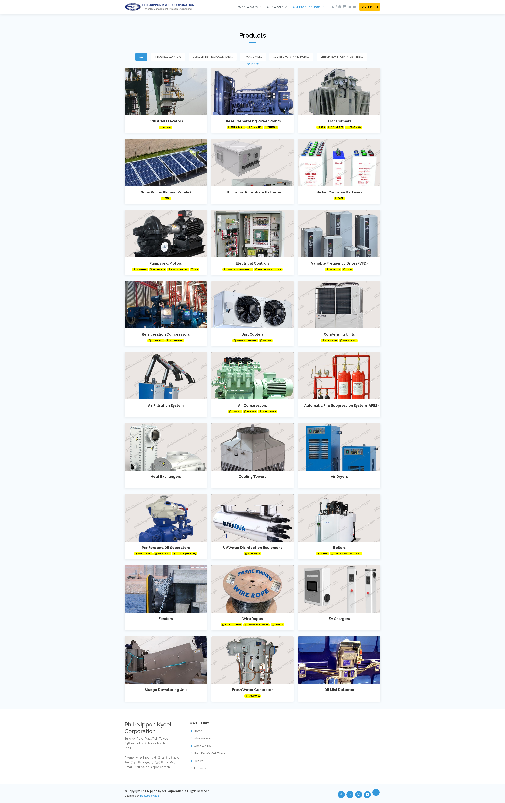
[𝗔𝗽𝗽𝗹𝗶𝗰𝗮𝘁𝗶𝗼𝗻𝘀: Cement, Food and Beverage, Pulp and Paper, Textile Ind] (335, 446)
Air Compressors (252, 405)
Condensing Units (339, 334)
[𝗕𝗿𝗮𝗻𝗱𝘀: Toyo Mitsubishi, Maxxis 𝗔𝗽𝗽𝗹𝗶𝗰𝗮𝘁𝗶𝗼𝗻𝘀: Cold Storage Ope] (248, 304)
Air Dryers (339, 476)
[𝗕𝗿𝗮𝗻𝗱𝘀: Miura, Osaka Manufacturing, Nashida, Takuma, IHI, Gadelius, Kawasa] (335, 517)
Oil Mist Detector (339, 690)
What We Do (202, 745)
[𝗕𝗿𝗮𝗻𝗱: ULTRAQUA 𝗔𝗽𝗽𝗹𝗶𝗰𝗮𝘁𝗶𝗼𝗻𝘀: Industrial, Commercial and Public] (248, 517)
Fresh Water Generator (252, 690)
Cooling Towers (252, 476)
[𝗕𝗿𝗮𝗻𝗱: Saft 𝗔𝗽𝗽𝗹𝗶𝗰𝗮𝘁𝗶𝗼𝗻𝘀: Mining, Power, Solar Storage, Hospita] (335, 162)
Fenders (166, 619)
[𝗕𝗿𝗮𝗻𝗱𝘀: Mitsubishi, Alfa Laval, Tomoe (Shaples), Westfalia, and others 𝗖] (161, 517)
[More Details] (165, 91)
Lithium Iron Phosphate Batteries (253, 192)
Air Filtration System (166, 405)
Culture (198, 760)
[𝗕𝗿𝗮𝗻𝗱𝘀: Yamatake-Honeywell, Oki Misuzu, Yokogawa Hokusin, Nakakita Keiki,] (248, 233)
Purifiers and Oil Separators (166, 548)
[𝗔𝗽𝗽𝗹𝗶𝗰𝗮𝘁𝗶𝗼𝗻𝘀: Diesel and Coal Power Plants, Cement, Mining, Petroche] (161, 446)
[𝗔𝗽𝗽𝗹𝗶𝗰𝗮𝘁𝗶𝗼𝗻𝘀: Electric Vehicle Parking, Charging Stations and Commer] (335, 589)
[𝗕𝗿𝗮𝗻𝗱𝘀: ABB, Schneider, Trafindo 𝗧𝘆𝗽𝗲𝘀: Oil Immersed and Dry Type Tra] (335, 91)
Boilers (339, 548)
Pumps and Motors (166, 263)
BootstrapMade (149, 795)
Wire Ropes (252, 619)
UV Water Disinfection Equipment (252, 548)
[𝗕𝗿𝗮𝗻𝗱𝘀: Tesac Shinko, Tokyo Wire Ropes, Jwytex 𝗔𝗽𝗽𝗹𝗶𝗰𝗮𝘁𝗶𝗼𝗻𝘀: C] (248, 589)
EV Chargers (339, 619)
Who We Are (202, 738)
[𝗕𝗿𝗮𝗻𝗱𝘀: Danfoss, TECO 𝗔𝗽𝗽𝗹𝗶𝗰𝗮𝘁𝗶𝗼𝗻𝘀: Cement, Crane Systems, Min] (335, 233)
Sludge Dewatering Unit (166, 690)
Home (198, 730)
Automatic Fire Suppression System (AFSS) (341, 405)
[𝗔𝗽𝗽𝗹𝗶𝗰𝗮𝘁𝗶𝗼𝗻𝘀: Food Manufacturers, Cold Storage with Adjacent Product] (161, 660)
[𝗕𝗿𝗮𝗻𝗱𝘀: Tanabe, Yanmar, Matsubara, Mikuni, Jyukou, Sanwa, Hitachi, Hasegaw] (248, 375)
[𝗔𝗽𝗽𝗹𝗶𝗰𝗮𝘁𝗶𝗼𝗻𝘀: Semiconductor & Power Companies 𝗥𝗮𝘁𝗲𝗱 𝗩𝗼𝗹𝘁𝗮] (248, 162)
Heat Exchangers (166, 476)
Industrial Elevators (166, 121)
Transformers (339, 121)
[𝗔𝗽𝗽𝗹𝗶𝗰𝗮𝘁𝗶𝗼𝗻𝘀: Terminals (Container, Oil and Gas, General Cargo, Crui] (161, 589)
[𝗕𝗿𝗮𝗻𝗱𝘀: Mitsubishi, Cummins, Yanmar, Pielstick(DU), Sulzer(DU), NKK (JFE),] (248, 91)
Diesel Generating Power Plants (252, 121)
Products (252, 35)
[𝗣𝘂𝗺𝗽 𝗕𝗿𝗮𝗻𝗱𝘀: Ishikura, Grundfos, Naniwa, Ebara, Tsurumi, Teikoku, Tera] (161, 233)
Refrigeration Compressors (166, 334)
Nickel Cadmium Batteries (339, 192)
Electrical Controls (252, 263)
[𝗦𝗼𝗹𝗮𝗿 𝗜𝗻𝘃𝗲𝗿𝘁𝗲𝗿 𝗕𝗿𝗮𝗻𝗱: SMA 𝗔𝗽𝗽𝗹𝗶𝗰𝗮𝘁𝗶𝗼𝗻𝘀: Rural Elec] (161, 162)
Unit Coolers (252, 334)
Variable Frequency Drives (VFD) (339, 263)
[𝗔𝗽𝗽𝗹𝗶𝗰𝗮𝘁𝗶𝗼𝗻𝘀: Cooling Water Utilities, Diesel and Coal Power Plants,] (248, 446)
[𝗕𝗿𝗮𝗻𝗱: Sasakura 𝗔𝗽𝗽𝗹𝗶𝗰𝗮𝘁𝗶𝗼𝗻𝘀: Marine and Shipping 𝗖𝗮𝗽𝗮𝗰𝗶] (248, 660)
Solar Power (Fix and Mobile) (166, 192)
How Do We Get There (209, 753)
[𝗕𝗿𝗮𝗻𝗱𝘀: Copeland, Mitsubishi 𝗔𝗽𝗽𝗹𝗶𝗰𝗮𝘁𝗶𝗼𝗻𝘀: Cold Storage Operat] (161, 304)
